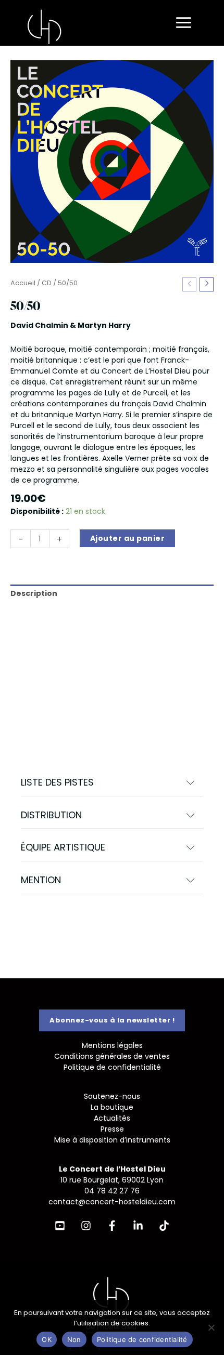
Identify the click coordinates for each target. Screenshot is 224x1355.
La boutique (112, 1107)
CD (47, 283)
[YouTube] (60, 1225)
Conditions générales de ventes (112, 1056)
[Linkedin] (138, 1225)
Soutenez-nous (112, 1096)
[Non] (211, 1327)
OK (47, 1339)
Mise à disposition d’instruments (112, 1140)
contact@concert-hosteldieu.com (112, 1202)
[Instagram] (86, 1225)
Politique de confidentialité (112, 1067)
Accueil (22, 283)
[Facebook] (112, 1225)
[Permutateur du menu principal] (183, 23)
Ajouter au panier (127, 538)
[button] (112, 782)
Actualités (112, 1118)
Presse (112, 1129)
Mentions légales (112, 1045)
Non (74, 1339)
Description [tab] (33, 593)
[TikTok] (164, 1225)
